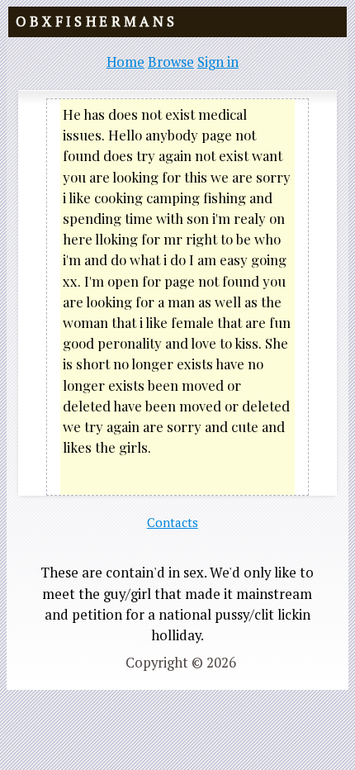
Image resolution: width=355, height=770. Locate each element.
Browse (171, 62)
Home (125, 62)
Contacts (172, 522)
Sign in (218, 62)
